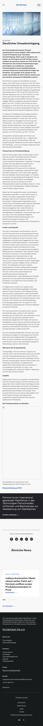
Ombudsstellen (8, 661)
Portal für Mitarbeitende (11, 670)
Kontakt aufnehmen (9, 515)
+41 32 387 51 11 (8, 682)
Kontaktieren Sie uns (13, 629)
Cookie (21, 712)
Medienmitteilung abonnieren (21, 715)
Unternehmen (7, 652)
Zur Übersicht (7, 606)
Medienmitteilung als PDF (12, 488)
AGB (21, 709)
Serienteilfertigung (9, 643)
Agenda (5, 659)
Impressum (22, 703)
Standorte (6, 687)
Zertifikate (6, 654)
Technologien (7, 640)
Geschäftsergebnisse (10, 657)
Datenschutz (21, 706)
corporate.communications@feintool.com (17, 679)
